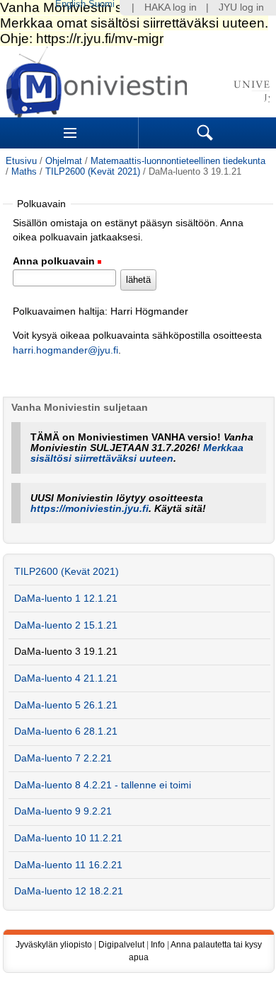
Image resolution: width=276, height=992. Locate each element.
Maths (24, 171)
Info (158, 945)
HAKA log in (170, 7)
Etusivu (21, 161)
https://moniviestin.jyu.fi (89, 508)
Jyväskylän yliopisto (54, 945)
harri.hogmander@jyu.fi (65, 350)
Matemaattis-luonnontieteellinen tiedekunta (178, 161)
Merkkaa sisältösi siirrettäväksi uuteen (136, 453)
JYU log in (241, 7)
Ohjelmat (63, 161)
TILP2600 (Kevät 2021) (92, 171)
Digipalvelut (121, 945)
